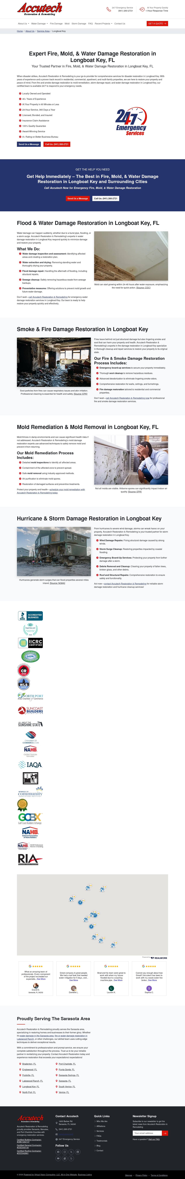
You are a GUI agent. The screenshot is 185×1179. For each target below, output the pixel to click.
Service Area (43, 31)
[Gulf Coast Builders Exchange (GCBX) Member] (92, 819)
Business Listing (85, 1174)
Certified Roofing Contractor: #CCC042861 (29, 1152)
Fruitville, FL (28, 1075)
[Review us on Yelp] (71, 1158)
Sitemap (128, 1175)
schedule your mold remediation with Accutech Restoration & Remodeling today (51, 491)
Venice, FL (64, 1092)
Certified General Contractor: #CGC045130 (29, 1146)
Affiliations (101, 1126)
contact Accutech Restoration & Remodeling (125, 583)
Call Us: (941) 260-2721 (57, 144)
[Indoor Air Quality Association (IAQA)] (92, 764)
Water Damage (38, 23)
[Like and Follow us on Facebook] (58, 1152)
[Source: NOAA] (57, 583)
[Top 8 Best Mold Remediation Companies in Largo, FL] (92, 629)
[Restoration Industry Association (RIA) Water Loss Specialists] (92, 683)
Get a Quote (156, 23)
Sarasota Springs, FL (69, 1075)
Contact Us (119, 23)
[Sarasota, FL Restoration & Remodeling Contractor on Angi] (92, 805)
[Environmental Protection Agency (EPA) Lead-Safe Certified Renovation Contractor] (92, 656)
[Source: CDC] (143, 287)
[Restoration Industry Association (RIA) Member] (92, 859)
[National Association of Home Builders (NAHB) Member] (92, 832)
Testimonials (102, 1140)
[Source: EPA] (80, 393)
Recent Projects (103, 23)
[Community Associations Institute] (92, 792)
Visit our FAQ (154, 1139)
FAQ (90, 23)
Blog (98, 1145)
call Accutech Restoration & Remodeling (48, 296)
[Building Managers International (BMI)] (92, 778)
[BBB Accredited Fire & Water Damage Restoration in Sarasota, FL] (92, 616)
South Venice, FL (67, 1086)
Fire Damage (57, 23)
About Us (22, 23)
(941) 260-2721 (125, 10)
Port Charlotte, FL (67, 1063)
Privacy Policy (141, 1175)
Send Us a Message (29, 144)
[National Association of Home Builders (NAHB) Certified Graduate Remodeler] (92, 751)
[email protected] (66, 1134)
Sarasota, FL (65, 1080)
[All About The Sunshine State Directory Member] (92, 724)
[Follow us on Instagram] (64, 1152)
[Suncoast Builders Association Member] (92, 710)
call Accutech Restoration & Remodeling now (127, 398)
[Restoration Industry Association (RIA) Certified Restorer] (92, 670)
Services (100, 1131)
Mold (68, 23)
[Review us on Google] (64, 1158)
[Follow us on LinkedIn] (77, 1152)
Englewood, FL (29, 1069)
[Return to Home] (41, 9)
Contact (100, 1150)
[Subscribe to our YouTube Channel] (58, 1158)
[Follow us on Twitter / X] (71, 1152)
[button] (82, 902)
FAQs (99, 1135)
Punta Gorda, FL (67, 1069)
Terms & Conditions (159, 1175)
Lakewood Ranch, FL (32, 1080)
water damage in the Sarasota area (37, 1035)
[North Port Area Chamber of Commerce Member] (92, 697)
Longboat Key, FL (30, 1086)
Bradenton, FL (29, 1063)
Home (20, 31)
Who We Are (102, 1121)
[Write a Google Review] (30, 965)
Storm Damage (79, 23)
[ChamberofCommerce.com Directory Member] (92, 737)
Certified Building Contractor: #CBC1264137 (29, 1140)
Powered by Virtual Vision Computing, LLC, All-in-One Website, (50, 1174)
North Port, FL (29, 1092)
